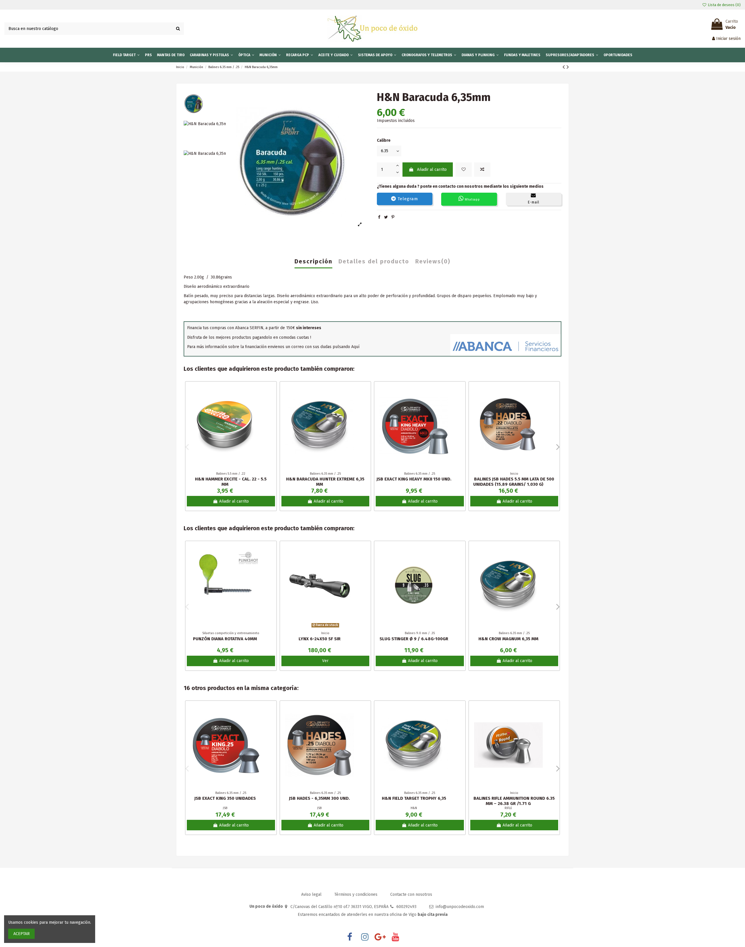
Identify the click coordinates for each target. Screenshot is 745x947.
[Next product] (568, 67)
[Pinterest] (392, 217)
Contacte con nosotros (411, 894)
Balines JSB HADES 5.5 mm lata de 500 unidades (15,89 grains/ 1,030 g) (513, 481)
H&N (414, 808)
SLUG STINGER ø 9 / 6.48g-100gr (413, 638)
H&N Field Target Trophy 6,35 (414, 798)
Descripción (313, 261)
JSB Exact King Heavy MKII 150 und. (414, 479)
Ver (325, 660)
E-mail (533, 202)
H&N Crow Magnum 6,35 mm (508, 638)
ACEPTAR (21, 933)
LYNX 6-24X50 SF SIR (319, 638)
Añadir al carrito (432, 169)
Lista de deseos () (724, 5)
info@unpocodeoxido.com (460, 906)
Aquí (355, 346)
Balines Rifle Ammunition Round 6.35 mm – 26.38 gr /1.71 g (514, 801)
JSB (225, 808)
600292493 (406, 906)
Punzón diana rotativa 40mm (225, 638)
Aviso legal (312, 894)
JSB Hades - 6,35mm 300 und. (319, 798)
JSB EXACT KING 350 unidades (225, 798)
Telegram (407, 198)
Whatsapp (472, 199)
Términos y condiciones (356, 894)
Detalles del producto (373, 261)
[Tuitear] (386, 217)
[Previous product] (565, 67)
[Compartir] (379, 217)
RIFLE (508, 808)
